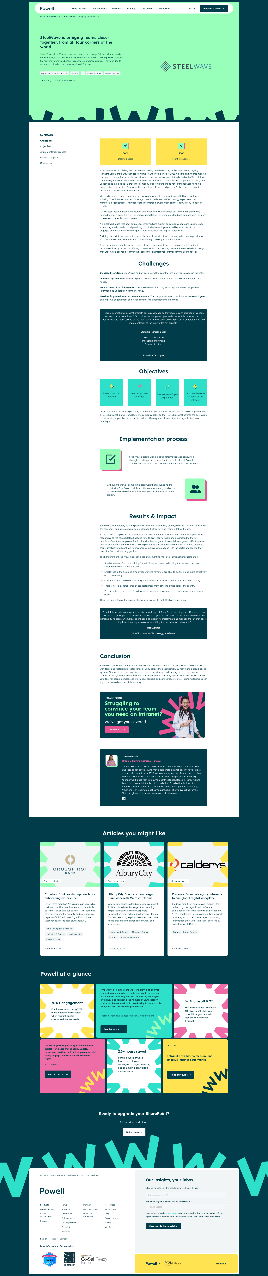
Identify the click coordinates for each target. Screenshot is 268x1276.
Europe (75, 73)
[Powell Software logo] (41, 8)
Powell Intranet (94, 73)
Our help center (69, 1222)
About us (66, 1209)
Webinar (109, 1227)
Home (43, 16)
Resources (164, 8)
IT (83, 73)
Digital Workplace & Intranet (54, 73)
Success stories (56, 16)
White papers (111, 1209)
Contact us (67, 1213)
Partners (117, 8)
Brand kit (66, 1231)
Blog (107, 1213)
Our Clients (147, 8)
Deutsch (63, 1239)
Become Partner (90, 1209)
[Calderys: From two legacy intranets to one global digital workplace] (198, 864)
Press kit (66, 1227)
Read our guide (179, 1074)
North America (75, 934)
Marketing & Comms (55, 934)
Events (108, 1222)
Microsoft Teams (140, 932)
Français (54, 1239)
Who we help (79, 8)
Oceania (113, 937)
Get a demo (132, 1132)
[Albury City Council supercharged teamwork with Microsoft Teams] (134, 864)
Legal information (49, 1246)
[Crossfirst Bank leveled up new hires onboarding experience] (70, 864)
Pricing (131, 8)
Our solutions (99, 8)
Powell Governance (130, 937)
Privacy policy (67, 1246)
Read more (221, 1263)
